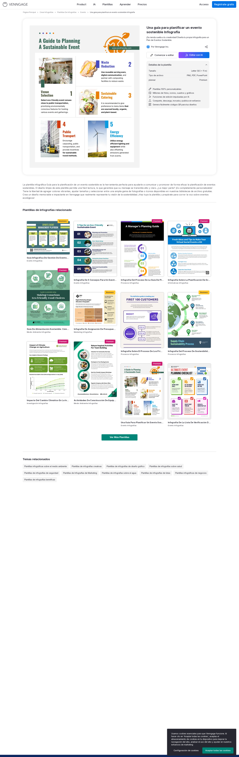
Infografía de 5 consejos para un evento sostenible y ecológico (95, 280)
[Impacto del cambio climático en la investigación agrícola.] (48, 369)
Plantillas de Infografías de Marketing (80, 473)
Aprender (125, 4)
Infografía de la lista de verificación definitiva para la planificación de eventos (189, 422)
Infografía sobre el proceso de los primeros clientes (142, 351)
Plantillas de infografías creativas (87, 466)
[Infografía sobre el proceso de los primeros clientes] (142, 320)
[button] (161, 55)
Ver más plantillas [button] (119, 437)
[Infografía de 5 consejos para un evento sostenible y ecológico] (95, 249)
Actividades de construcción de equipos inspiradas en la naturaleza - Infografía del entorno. (95, 400)
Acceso (204, 4)
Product (81, 4)
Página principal (29, 12)
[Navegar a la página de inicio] (15, 4)
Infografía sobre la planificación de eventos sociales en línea (189, 280)
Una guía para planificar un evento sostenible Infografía (142, 422)
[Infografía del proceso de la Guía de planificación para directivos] (142, 249)
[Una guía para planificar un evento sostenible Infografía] (142, 391)
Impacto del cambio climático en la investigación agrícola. (48, 400)
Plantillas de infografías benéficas (39, 479)
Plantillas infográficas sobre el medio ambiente (45, 466)
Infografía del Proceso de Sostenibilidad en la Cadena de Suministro (189, 351)
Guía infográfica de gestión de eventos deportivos (48, 258)
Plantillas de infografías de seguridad (41, 473)
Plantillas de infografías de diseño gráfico (126, 466)
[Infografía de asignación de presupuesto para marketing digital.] (95, 309)
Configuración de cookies (186, 750)
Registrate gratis (224, 4)
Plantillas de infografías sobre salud (166, 466)
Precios (142, 4)
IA (94, 4)
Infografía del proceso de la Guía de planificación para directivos (142, 280)
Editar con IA (196, 55)
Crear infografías (46, 12)
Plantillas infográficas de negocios (190, 473)
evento (83, 12)
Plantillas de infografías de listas (155, 473)
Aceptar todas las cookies (218, 750)
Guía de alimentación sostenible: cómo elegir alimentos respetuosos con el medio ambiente (48, 329)
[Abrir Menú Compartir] (206, 47)
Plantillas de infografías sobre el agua (119, 473)
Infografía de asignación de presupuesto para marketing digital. (95, 329)
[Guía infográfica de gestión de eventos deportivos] (48, 237)
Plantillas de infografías (66, 12)
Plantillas (107, 4)
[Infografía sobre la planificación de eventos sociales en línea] (189, 249)
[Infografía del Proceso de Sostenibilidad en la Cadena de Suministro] (189, 320)
